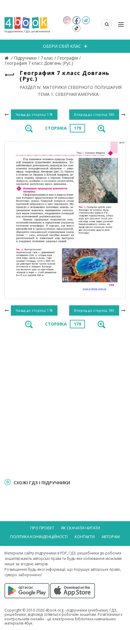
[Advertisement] (65, 403)
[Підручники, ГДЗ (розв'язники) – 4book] (7, 58)
